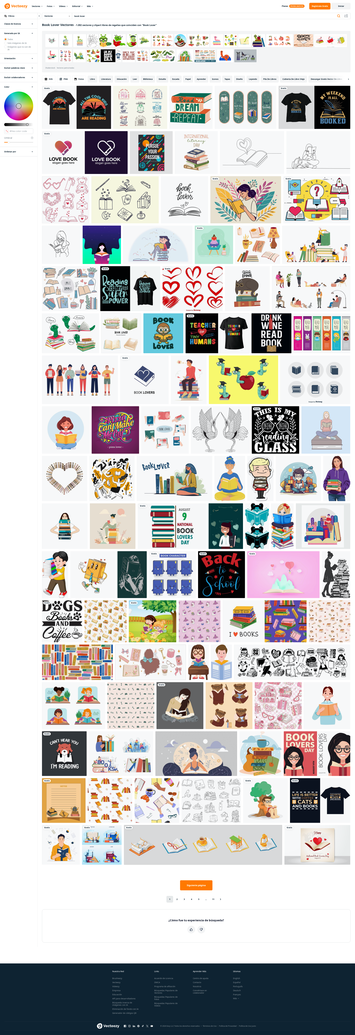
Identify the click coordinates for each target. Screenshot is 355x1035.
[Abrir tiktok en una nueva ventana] (143, 1026)
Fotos (49, 6)
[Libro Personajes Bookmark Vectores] (322, 333)
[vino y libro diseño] (275, 430)
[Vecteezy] (15, 6)
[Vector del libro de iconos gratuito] (315, 379)
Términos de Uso (210, 1026)
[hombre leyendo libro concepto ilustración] (61, 845)
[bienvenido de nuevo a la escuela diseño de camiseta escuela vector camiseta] (217, 333)
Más (89, 6)
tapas (227, 79)
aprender (201, 79)
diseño (239, 79)
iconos (215, 79)
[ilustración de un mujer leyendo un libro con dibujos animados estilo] (230, 478)
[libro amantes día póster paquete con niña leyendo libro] (317, 753)
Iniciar (341, 6)
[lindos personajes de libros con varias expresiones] (172, 574)
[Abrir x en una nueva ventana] (147, 1026)
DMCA (157, 982)
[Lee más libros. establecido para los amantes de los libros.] (203, 845)
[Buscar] (338, 16)
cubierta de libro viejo (293, 79)
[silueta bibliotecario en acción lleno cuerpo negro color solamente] (336, 574)
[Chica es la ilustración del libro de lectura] (102, 245)
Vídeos (62, 6)
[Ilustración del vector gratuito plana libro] (316, 199)
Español (236, 982)
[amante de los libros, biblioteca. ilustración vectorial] (121, 333)
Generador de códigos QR (124, 1013)
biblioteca (148, 79)
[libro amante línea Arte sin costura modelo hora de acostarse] (130, 705)
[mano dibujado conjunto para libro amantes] (70, 288)
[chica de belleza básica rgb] (180, 705)
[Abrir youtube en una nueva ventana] (152, 1026)
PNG (66, 79)
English (236, 978)
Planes (285, 6)
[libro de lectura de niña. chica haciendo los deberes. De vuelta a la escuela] (65, 430)
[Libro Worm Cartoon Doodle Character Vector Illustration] (70, 333)
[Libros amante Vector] (157, 245)
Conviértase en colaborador (200, 991)
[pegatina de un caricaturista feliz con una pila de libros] (260, 478)
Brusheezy (117, 978)
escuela (175, 79)
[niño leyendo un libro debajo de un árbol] (265, 800)
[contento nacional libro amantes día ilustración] (172, 526)
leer (135, 79)
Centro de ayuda (200, 978)
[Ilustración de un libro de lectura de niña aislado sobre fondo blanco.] (198, 662)
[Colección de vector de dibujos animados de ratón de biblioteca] (243, 379)
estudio (162, 79)
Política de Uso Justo (247, 1026)
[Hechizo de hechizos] (125, 199)
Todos (10, 39)
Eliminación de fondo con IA (125, 1009)
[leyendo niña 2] (257, 526)
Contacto (197, 982)
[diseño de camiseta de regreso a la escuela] (221, 574)
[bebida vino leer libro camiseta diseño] (271, 333)
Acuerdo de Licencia (163, 978)
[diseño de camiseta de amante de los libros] (130, 288)
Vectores (36, 6)
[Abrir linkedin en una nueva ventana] (134, 1026)
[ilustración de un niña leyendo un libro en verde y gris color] (132, 574)
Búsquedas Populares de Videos (166, 1004)
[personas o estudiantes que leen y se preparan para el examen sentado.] (311, 288)
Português (238, 986)
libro (92, 79)
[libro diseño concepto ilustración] (323, 526)
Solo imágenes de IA (17, 43)
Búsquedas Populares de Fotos (166, 998)
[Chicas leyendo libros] (152, 621)
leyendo (253, 79)
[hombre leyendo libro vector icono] (221, 662)
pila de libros (269, 79)
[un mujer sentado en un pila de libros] (112, 526)
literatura (106, 79)
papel (188, 79)
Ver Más (245, 56)
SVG (51, 79)
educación (122, 79)
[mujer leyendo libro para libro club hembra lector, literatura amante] (327, 705)
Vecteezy (116, 982)
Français (237, 994)
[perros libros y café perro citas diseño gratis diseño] (62, 621)
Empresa (116, 990)
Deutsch (237, 990)
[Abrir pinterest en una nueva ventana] (138, 1026)
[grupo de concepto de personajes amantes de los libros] (80, 379)
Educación (117, 994)
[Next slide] (346, 79)
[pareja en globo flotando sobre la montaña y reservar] (283, 574)
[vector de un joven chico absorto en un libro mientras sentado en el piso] (298, 478)
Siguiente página (196, 885)
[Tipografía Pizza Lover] (115, 430)
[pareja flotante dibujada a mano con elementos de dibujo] (112, 478)
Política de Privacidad (228, 1026)
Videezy (115, 986)
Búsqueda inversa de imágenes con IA (122, 1003)
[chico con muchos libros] (55, 574)
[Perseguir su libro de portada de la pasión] (151, 152)
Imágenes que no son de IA (19, 48)
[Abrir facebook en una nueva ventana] (125, 1026)
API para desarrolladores (124, 998)
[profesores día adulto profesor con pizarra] (226, 526)
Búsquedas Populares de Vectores (166, 991)
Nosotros (197, 986)
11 (213, 899)
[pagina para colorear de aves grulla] (220, 430)
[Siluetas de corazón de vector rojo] (193, 288)
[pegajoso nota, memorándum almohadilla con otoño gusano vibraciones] (64, 800)
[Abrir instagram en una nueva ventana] (129, 1026)
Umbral (8, 137)
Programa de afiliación (164, 986)
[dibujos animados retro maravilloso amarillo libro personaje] (92, 574)
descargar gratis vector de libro (326, 79)
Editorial (76, 6)
